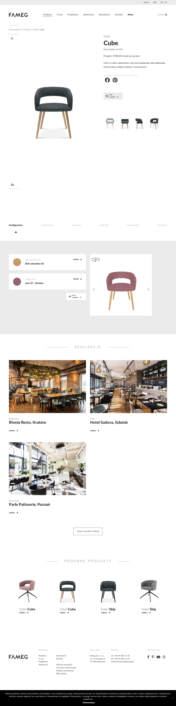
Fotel (27, 609)
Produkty (47, 15)
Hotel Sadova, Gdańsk (109, 422)
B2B (154, 2)
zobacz (12, 431)
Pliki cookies (61, 674)
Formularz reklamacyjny (66, 668)
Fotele (35, 30)
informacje (133, 225)
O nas (60, 15)
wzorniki (76, 225)
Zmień (76, 260)
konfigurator (16, 225)
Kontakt (119, 15)
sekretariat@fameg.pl (125, 662)
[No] (172, 698)
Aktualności (104, 15)
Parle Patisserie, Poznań (29, 504)
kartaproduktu (112, 96)
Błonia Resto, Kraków (27, 422)
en (166, 2)
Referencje (88, 15)
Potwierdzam (89, 702)
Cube (111, 43)
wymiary (162, 225)
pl (162, 2)
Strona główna (15, 30)
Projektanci (73, 15)
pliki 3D (104, 225)
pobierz (146, 2)
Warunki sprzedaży (64, 665)
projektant (47, 225)
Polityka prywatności (65, 671)
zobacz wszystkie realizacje (88, 531)
